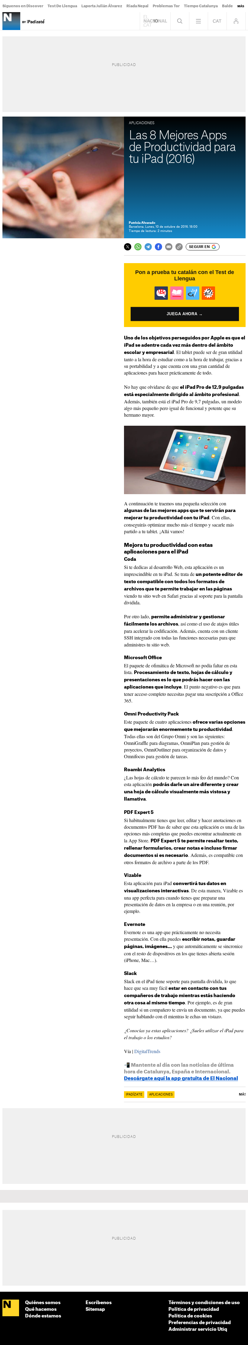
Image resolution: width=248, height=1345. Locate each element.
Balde (227, 6)
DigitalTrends (147, 1051)
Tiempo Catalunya (201, 6)
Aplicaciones (161, 1094)
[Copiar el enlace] (179, 246)
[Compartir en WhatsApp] (138, 246)
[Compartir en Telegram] (148, 246)
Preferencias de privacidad (199, 1322)
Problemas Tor (166, 6)
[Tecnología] (11, 21)
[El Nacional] (10, 1308)
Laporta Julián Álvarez (101, 6)
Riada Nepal (137, 6)
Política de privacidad (193, 1309)
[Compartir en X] (127, 246)
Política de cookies (190, 1316)
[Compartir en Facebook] (158, 246)
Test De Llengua (62, 6)
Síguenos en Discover (22, 6)
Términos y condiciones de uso (204, 1302)
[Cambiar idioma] (217, 21)
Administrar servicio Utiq (197, 1329)
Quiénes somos (42, 1302)
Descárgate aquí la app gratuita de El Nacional (181, 1078)
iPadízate (134, 1094)
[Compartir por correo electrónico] (168, 246)
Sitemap (95, 1309)
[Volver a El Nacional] (155, 21)
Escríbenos (99, 1302)
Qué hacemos (41, 1309)
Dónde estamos (43, 1316)
